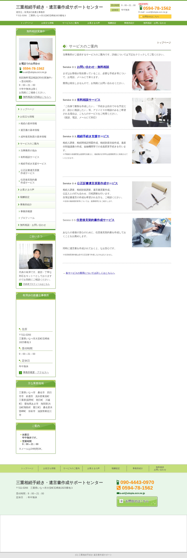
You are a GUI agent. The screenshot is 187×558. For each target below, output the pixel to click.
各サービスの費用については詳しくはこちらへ (90, 273)
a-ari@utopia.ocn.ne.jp (156, 12)
